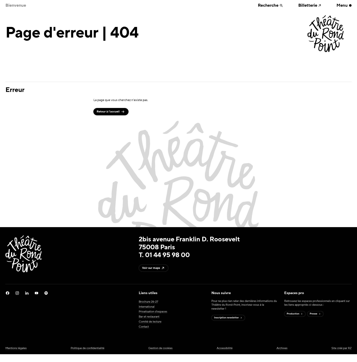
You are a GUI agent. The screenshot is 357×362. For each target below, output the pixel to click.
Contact (144, 327)
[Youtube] (36, 293)
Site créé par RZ (341, 348)
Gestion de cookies (160, 348)
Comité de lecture (150, 321)
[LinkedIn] (27, 293)
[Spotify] (46, 293)
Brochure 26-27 (148, 302)
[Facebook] (7, 293)
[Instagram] (17, 293)
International (147, 307)
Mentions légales (16, 348)
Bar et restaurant (149, 316)
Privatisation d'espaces (153, 312)
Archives (282, 348)
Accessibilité (224, 348)
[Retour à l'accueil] (329, 34)
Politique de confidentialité (87, 348)
